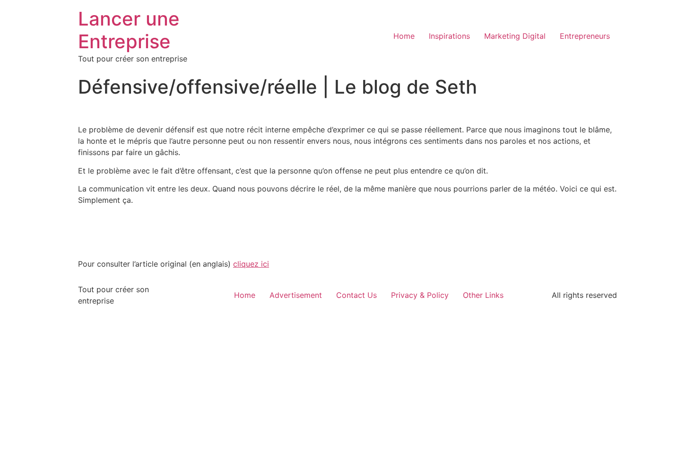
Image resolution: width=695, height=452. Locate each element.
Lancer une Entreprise (129, 30)
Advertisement (295, 295)
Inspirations (449, 36)
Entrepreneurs (585, 36)
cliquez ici (251, 264)
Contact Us (356, 295)
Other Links (483, 295)
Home (404, 36)
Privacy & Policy (420, 295)
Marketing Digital (515, 36)
